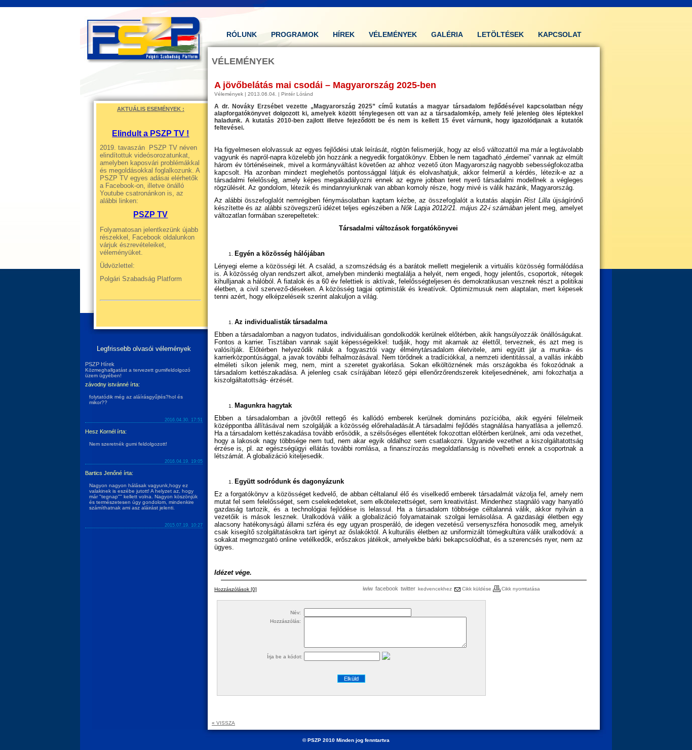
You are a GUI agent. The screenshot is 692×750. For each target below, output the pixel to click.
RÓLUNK (241, 34)
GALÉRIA (447, 34)
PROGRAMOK (295, 34)
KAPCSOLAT (560, 34)
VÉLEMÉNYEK (393, 34)
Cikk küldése (475, 588)
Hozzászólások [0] (235, 589)
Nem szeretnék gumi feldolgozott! (128, 444)
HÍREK (344, 34)
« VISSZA (223, 723)
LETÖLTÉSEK (500, 34)
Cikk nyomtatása (521, 588)
